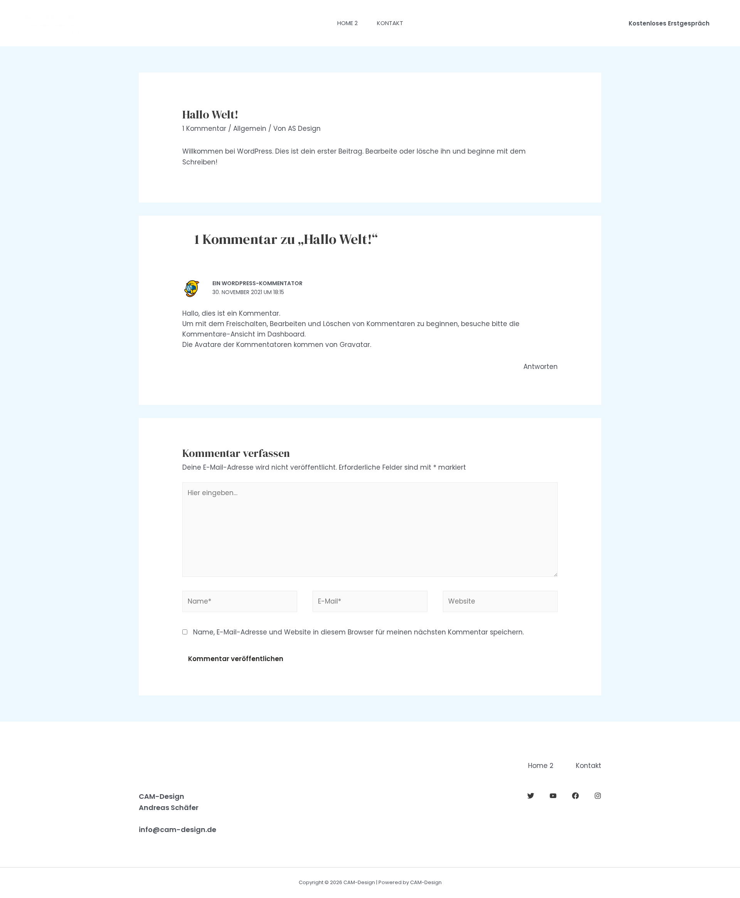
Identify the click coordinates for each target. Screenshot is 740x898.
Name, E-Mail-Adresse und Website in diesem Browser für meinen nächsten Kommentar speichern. (358, 632)
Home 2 (347, 23)
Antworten (540, 366)
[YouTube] (553, 795)
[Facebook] (575, 795)
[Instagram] (597, 795)
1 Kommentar (204, 128)
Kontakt (390, 23)
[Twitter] (530, 795)
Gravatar (355, 344)
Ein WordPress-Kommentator (257, 283)
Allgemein (249, 128)
